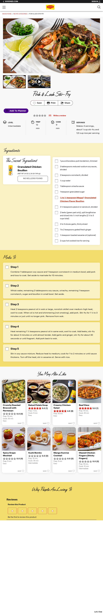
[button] (33, 179)
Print (53, 103)
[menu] (4, 7)
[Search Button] (98, 7)
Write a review (59, 116)
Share (67, 103)
